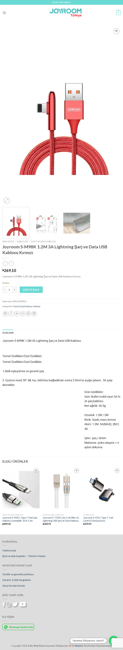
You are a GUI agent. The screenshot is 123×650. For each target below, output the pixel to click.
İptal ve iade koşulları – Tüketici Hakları (24, 555)
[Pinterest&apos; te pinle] (28, 313)
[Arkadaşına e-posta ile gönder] (22, 313)
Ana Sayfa (8, 241)
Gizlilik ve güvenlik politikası (18, 574)
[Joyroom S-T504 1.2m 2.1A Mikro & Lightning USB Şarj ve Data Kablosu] (61, 489)
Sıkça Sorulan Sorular (13, 585)
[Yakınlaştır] (7, 200)
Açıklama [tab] (8, 332)
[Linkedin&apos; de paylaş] (34, 313)
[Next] (114, 116)
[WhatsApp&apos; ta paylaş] (5, 313)
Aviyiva (79, 645)
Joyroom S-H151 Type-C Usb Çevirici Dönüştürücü (98, 519)
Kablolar (22, 241)
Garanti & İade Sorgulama (16, 579)
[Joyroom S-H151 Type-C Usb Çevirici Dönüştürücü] (102, 489)
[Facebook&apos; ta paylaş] (11, 313)
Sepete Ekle (31, 289)
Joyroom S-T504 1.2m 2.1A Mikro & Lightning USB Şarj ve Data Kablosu (61, 519)
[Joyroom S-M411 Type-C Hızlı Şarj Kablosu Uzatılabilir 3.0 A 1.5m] (21, 489)
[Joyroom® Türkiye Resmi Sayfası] (65, 12)
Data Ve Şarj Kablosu (43, 241)
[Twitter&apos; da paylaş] (17, 313)
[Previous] (9, 116)
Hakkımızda (9, 550)
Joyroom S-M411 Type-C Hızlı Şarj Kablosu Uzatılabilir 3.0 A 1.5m (19, 519)
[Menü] (4, 13)
